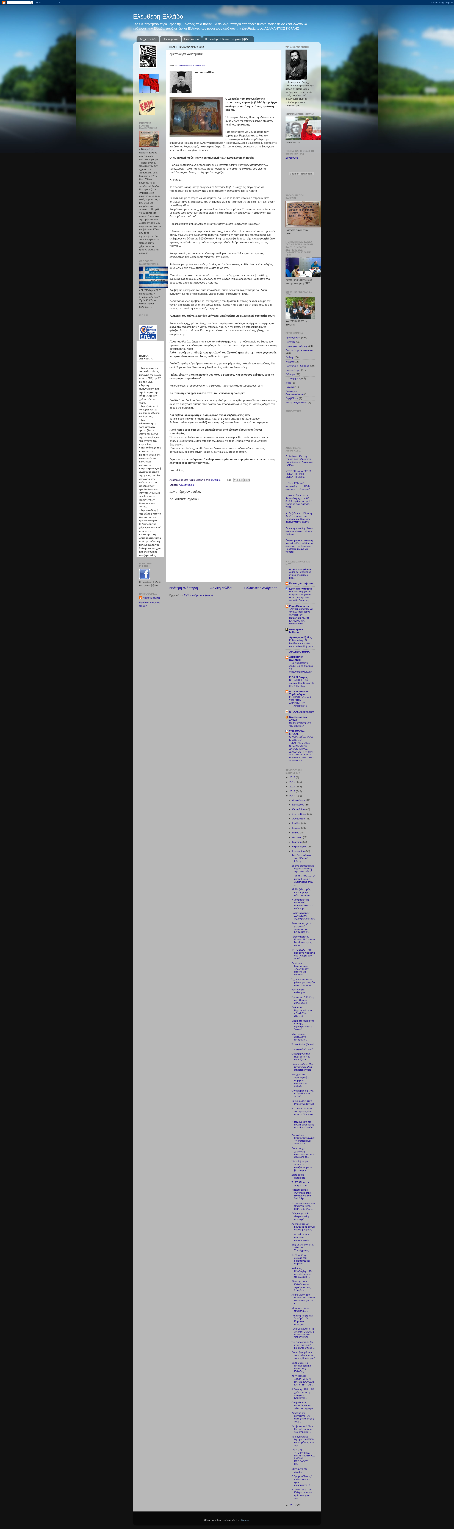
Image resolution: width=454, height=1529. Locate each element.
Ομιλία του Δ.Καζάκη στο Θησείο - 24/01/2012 (303, 1000)
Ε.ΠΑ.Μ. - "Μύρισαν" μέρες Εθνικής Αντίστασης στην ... (303, 880)
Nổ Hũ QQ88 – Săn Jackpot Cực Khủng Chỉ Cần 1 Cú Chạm (301, 683)
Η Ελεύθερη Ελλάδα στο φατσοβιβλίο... (228, 39)
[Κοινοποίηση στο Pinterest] (248, 480)
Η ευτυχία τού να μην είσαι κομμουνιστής (301, 1237)
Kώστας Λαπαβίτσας (301, 583)
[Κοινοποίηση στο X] (242, 480)
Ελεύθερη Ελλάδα (158, 16)
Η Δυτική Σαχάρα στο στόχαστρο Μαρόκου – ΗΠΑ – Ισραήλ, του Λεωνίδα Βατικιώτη (300, 596)
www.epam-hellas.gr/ (296, 630)
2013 (292, 791)
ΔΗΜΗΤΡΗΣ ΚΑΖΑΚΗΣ (296, 658)
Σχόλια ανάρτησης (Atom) (198, 595)
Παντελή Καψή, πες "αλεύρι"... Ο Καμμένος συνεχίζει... (302, 1320)
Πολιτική (290, 342)
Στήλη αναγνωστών (296, 402)
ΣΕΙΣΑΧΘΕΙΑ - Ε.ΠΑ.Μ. (297, 732)
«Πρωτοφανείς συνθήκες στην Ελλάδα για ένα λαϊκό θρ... (301, 1194)
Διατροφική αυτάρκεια (298, 1176)
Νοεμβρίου (298, 804)
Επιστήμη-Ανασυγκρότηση (295, 392)
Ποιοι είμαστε (170, 39)
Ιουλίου (296, 823)
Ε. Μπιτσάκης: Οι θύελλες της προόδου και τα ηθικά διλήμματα (301, 643)
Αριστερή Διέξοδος (300, 637)
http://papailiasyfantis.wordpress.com (190, 65)
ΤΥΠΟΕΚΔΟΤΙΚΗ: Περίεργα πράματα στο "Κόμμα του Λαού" (303, 954)
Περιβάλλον (292, 398)
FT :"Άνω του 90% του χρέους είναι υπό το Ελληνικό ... (302, 1113)
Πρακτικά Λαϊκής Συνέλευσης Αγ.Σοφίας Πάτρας (303, 916)
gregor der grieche (300, 569)
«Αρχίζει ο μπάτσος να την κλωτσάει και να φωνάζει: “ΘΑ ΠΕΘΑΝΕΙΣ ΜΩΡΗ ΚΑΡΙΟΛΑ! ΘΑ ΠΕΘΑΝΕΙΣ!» (301, 616)
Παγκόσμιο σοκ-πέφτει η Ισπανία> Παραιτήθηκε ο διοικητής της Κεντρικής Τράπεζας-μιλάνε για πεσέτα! (299, 546)
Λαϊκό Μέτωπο (151, 597)
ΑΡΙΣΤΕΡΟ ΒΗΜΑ (299, 651)
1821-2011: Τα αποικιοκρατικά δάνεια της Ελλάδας (301, 1367)
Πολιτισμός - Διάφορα (297, 366)
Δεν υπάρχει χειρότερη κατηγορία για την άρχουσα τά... (303, 1152)
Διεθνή (289, 357)
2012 (292, 796)
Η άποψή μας (293, 378)
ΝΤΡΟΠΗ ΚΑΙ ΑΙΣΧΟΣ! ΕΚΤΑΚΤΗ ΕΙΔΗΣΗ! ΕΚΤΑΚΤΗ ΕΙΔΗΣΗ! (298, 474)
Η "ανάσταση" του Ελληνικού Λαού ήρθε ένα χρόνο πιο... (302, 1494)
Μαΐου (296, 832)
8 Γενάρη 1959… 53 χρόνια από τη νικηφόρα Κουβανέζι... (303, 1393)
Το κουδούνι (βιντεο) (303, 1044)
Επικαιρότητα (293, 370)
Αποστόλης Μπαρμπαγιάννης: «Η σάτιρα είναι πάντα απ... (303, 1139)
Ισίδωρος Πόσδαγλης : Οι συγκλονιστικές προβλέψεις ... (302, 1272)
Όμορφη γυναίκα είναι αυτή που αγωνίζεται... (301, 1056)
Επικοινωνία (191, 39)
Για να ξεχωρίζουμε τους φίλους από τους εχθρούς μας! (303, 1355)
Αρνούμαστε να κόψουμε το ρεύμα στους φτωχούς (303, 1227)
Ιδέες (288, 382)
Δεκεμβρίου (299, 800)
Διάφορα (290, 374)
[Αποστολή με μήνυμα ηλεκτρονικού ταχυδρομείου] (235, 480)
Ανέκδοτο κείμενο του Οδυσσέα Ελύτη (301, 858)
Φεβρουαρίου (300, 846)
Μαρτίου (297, 842)
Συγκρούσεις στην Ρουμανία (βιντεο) (303, 1102)
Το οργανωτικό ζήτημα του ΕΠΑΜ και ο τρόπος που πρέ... (303, 1441)
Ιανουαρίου (298, 851)
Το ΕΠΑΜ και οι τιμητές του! (300, 1184)
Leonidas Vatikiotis (300, 588)
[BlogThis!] (238, 480)
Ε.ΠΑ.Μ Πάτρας (298, 677)
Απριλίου (297, 837)
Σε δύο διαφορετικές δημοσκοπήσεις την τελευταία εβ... (303, 868)
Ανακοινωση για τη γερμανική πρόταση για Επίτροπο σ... (302, 927)
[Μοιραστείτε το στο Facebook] (245, 480)
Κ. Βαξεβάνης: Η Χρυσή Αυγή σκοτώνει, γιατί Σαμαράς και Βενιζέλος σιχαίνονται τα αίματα (299, 517)
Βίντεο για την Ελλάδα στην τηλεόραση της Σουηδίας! (301, 1285)
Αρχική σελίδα (148, 39)
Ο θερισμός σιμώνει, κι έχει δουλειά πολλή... (303, 1093)
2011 (292, 1505)
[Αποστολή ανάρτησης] (228, 480)
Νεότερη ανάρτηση (183, 588)
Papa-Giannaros (299, 606)
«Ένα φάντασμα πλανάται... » (300, 1309)
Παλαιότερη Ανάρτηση (261, 588)
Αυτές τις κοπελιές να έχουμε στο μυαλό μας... (300, 575)
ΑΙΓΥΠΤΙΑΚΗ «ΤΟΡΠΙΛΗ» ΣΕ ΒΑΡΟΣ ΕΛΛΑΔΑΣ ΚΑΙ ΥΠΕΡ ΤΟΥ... (303, 1380)
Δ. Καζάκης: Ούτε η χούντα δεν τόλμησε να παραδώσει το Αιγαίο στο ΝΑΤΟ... (299, 460)
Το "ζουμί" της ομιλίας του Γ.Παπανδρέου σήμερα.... (301, 1259)
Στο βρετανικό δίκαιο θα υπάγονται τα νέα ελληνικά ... (303, 1429)
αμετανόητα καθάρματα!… (301, 991)
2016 (292, 777)
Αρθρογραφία (186, 485)
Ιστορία (290, 361)
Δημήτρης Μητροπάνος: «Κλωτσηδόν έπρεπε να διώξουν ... (300, 969)
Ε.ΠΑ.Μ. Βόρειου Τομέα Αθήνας (299, 693)
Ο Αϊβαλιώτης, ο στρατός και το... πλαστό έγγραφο (302, 1405)
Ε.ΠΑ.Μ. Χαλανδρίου (301, 711)
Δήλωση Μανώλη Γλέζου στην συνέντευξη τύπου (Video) (299, 531)
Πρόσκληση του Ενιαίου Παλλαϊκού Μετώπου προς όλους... (303, 941)
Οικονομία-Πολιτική (296, 346)
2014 (292, 786)
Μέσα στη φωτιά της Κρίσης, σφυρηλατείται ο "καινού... (303, 1025)
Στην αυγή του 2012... (300, 1470)
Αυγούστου (299, 818)
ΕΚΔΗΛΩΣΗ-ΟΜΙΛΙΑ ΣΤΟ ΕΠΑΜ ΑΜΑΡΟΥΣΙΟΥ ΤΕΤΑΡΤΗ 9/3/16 (300, 701)
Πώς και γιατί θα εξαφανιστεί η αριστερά (300, 1216)
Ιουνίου (296, 828)
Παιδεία (290, 387)
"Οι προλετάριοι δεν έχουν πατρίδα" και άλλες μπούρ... (303, 1345)
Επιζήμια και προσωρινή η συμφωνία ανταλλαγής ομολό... (300, 1080)
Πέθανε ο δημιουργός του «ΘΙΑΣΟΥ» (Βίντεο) (302, 1012)
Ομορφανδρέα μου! (302, 1049)
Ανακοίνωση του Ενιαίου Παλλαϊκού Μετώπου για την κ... (303, 1299)
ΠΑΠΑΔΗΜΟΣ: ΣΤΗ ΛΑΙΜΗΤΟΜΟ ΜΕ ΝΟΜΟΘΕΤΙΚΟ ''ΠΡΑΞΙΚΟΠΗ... (303, 1333)
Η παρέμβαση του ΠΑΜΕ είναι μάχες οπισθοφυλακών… (303, 1126)
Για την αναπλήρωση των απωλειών (300, 724)
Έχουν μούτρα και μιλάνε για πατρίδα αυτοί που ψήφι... (303, 982)
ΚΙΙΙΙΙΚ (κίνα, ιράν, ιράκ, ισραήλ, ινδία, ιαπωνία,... (302, 892)
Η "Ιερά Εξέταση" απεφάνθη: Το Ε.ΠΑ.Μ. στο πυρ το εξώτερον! (298, 486)
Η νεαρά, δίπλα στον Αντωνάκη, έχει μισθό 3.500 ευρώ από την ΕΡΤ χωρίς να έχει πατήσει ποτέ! (300, 501)
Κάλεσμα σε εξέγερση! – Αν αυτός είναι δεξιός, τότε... (303, 1417)
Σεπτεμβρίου (299, 814)
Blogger (245, 1520)
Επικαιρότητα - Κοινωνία (299, 350)
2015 (292, 782)
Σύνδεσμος (292, 157)
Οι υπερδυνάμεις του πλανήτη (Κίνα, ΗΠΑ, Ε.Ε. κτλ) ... (303, 1206)
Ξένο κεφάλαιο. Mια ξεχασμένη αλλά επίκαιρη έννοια (302, 1067)
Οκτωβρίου (298, 809)
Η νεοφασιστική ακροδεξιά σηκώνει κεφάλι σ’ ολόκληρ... (303, 904)
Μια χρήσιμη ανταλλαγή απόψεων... (299, 1037)
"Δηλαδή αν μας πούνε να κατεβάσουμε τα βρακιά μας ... (302, 1165)
